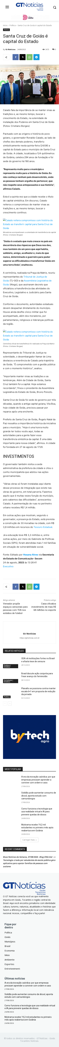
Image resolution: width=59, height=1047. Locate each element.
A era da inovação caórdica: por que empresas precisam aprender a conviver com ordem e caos (38, 780)
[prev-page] (5, 703)
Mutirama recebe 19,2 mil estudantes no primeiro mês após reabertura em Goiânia (37, 827)
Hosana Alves (30, 554)
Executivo (8, 566)
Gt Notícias (10, 49)
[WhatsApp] (29, 57)
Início (5, 25)
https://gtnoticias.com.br (29, 638)
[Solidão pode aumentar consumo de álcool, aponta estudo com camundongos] (11, 797)
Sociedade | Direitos (8, 681)
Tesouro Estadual (42, 527)
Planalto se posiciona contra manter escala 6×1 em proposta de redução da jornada (38, 691)
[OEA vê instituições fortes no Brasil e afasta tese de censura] (11, 662)
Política (13, 25)
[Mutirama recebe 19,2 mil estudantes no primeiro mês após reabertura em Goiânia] (11, 828)
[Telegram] (36, 57)
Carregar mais (28, 840)
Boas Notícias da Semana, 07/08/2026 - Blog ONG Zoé (27, 857)
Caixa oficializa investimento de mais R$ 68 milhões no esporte (43, 606)
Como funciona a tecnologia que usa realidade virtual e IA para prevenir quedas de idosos (36, 811)
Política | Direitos (7, 666)
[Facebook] (16, 57)
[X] (23, 57)
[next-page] (10, 703)
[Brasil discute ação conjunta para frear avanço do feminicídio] (11, 677)
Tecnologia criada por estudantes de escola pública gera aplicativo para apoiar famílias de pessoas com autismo (29, 863)
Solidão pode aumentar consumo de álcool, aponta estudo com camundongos (38, 796)
